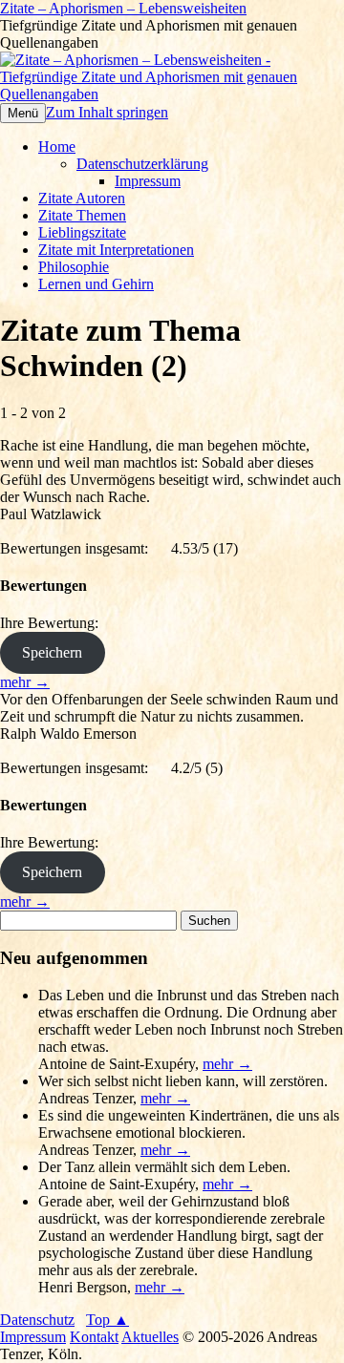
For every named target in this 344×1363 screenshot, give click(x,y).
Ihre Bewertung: (53, 623)
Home (56, 146)
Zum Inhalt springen (107, 112)
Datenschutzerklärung (142, 164)
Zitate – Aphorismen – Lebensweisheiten (123, 8)
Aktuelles (150, 1337)
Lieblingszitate (82, 232)
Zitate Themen (82, 215)
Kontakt (94, 1337)
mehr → (25, 682)
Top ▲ (107, 1319)
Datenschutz (37, 1319)
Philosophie (73, 267)
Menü (23, 113)
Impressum (148, 181)
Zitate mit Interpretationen (116, 249)
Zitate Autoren (81, 198)
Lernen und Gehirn (96, 284)
